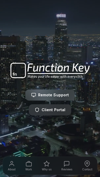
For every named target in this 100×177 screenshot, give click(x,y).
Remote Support (53, 95)
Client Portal (54, 109)
